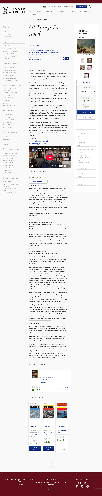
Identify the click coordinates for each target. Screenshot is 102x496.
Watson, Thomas (34, 45)
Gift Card (6, 100)
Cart (4, 31)
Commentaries (8, 75)
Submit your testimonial (38, 182)
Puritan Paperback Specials (37, 52)
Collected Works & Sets (12, 86)
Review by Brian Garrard (39, 141)
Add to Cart (35, 448)
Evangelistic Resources (11, 92)
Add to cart (86, 112)
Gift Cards (7, 182)
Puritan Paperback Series (47, 377)
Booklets (6, 167)
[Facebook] (64, 58)
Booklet (6, 139)
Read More (64, 388)
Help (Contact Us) (9, 193)
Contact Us (66, 6)
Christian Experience (62, 427)
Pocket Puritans (9, 156)
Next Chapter (85, 11)
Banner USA (48, 6)
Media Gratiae (8, 98)
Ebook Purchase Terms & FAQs (11, 189)
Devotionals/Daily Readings (10, 89)
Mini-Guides (7, 173)
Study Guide (7, 141)
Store (34, 19)
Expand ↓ (67, 171)
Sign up (51, 489)
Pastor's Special (50, 50)
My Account (7, 37)
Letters (5, 83)
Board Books (8, 170)
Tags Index (7, 125)
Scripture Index (9, 122)
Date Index (7, 117)
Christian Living (34, 50)
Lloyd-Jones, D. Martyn (35, 435)
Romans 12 (34, 426)
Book (5, 136)
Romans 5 (48, 426)
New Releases (7, 46)
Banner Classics (9, 56)
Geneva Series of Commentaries (9, 161)
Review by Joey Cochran (39, 144)
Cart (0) (82, 6)
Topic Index (7, 127)
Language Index (9, 119)
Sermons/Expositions (35, 54)
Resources (61, 11)
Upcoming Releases (10, 51)
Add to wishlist (86, 118)
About (35, 15)
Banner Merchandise (10, 105)
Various (43, 382)
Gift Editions (8, 165)
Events (72, 11)
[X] (67, 58)
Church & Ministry (9, 73)
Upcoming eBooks (9, 53)
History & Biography (10, 70)
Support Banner (57, 6)
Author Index (8, 114)
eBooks (41, 50)
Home (30, 19)
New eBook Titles (9, 48)
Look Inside (86, 82)
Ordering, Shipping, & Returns (10, 185)
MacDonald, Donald (62, 431)
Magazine (49, 11)
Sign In (73, 6)
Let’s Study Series (9, 158)
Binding (86, 87)
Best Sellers (7, 58)
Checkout (6, 34)
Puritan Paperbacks (52, 52)
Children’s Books (9, 78)
